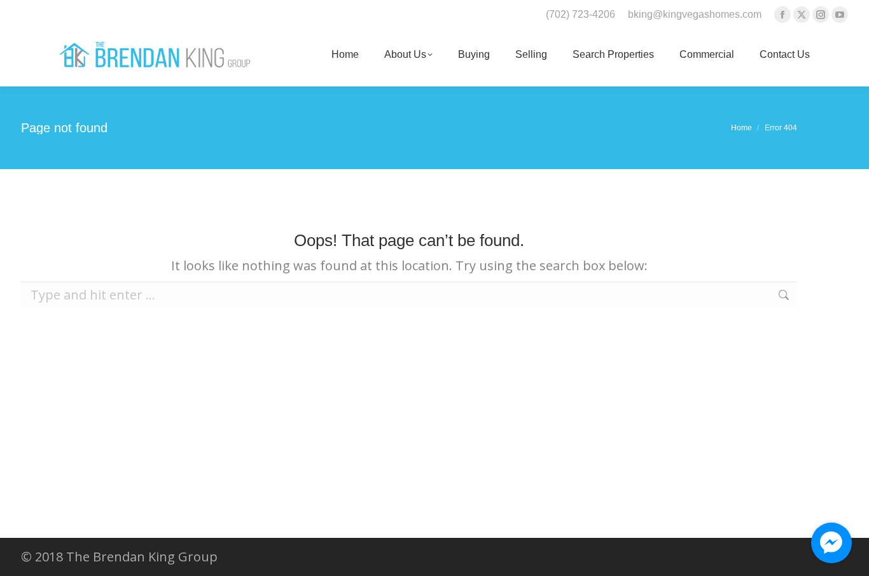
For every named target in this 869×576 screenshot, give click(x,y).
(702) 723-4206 (580, 14)
